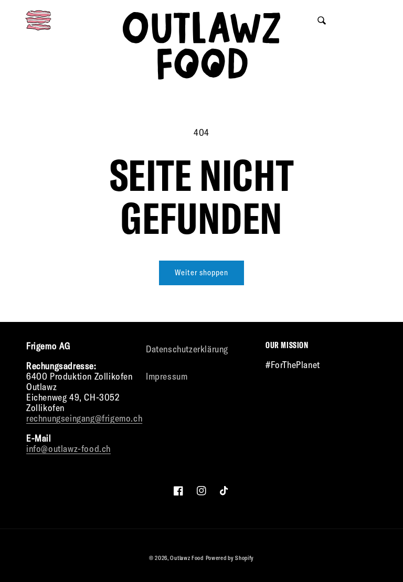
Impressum (166, 376)
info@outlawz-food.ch (68, 449)
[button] (38, 20)
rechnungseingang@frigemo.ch (84, 418)
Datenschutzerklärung (187, 349)
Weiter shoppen (201, 272)
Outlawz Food (186, 558)
